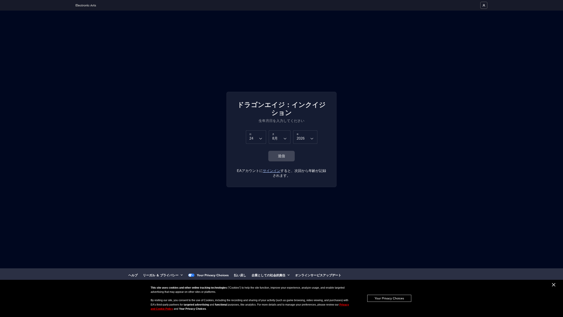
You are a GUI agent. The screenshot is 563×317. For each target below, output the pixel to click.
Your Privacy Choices (389, 298)
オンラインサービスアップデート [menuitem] (318, 275)
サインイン (271, 171)
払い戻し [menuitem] (240, 275)
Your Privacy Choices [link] (213, 275)
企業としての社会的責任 (268, 275)
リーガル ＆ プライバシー (161, 275)
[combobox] (256, 137)
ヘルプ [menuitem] (133, 275)
